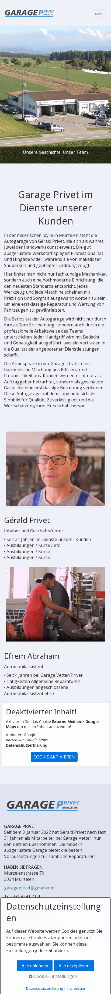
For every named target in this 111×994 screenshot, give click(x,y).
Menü (100, 13)
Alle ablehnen (35, 966)
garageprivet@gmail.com (29, 888)
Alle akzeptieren (73, 966)
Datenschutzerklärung (26, 745)
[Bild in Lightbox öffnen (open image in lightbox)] (55, 468)
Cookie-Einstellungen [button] (55, 976)
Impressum (76, 988)
